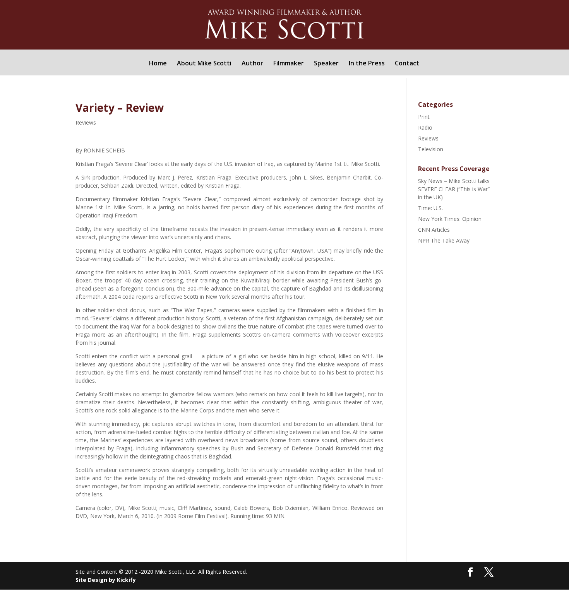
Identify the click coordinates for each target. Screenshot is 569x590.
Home (158, 63)
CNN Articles (434, 229)
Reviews (85, 122)
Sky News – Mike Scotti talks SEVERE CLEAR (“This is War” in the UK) (454, 189)
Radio (425, 127)
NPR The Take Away (444, 240)
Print (424, 116)
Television (430, 149)
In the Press (367, 63)
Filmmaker (288, 63)
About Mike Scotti (204, 63)
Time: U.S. (430, 208)
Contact (407, 63)
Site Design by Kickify (105, 579)
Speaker (326, 63)
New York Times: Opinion (450, 218)
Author (252, 63)
